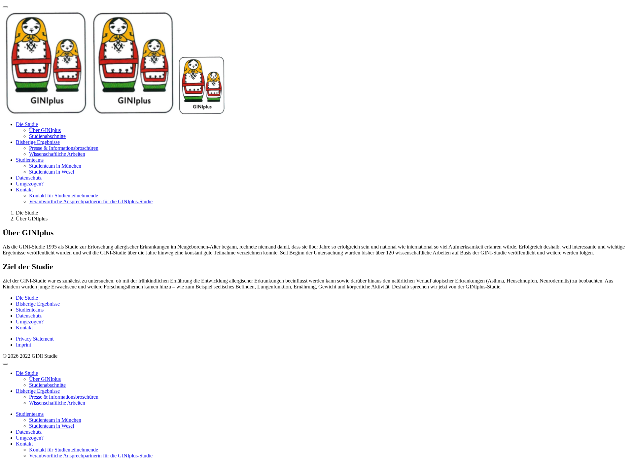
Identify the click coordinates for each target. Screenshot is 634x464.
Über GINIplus (45, 130)
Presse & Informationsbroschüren (63, 148)
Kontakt (24, 189)
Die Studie (27, 124)
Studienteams (30, 160)
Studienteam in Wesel (51, 172)
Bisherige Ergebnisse (38, 142)
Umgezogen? (30, 183)
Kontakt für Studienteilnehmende (63, 195)
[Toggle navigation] (5, 7)
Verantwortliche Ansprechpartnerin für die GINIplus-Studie (91, 201)
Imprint (23, 345)
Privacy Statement (34, 339)
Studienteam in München (55, 166)
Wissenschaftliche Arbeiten (57, 154)
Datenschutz (29, 178)
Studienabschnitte (47, 136)
